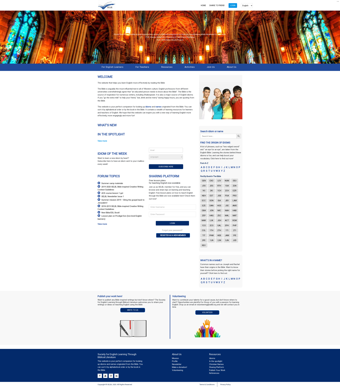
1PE (234, 235)
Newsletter (176, 364)
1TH (211, 230)
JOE (227, 205)
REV (204, 245)
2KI (211, 190)
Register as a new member (173, 235)
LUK (211, 220)
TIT (203, 235)
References (214, 373)
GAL (219, 225)
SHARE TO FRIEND (217, 5)
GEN (204, 180)
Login (232, 5)
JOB (219, 195)
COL (204, 230)
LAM (235, 200)
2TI (234, 230)
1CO (204, 225)
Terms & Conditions (206, 384)
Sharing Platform (216, 367)
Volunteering (177, 370)
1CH (219, 190)
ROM (235, 220)
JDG (211, 186)
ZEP (204, 215)
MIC (219, 210)
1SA (227, 186)
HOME (203, 5)
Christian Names (216, 364)
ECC (204, 200)
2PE (203, 240)
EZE (204, 205)
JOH (219, 220)
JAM (227, 235)
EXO (211, 180)
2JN (219, 240)
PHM (211, 235)
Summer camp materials (112, 183)
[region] (170, 37)
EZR (234, 190)
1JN (211, 240)
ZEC (219, 215)
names (159, 107)
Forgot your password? (172, 230)
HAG (212, 215)
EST (211, 195)
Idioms (212, 358)
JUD (234, 240)
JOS (204, 186)
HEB (219, 235)
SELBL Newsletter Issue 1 (112, 196)
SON (211, 200)
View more (102, 141)
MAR (204, 220)
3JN (227, 240)
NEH (204, 195)
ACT (227, 220)
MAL (227, 215)
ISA (219, 200)
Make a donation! (179, 367)
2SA (234, 186)
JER (227, 200)
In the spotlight (215, 361)
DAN (211, 205)
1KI (203, 190)
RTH (219, 186)
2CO (211, 225)
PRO (235, 195)
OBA (204, 210)
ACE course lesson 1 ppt (112, 193)
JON (211, 210)
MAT (235, 215)
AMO (235, 205)
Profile (175, 361)
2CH (227, 190)
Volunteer (207, 312)
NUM (227, 180)
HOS (219, 205)
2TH (219, 230)
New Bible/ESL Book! (110, 212)
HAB (235, 210)
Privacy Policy (225, 384)
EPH (227, 225)
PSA (227, 195)
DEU (234, 180)
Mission (175, 358)
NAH (227, 210)
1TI (227, 230)
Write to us (132, 310)
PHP (235, 225)
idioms (148, 107)
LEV (219, 180)
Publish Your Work (217, 370)
